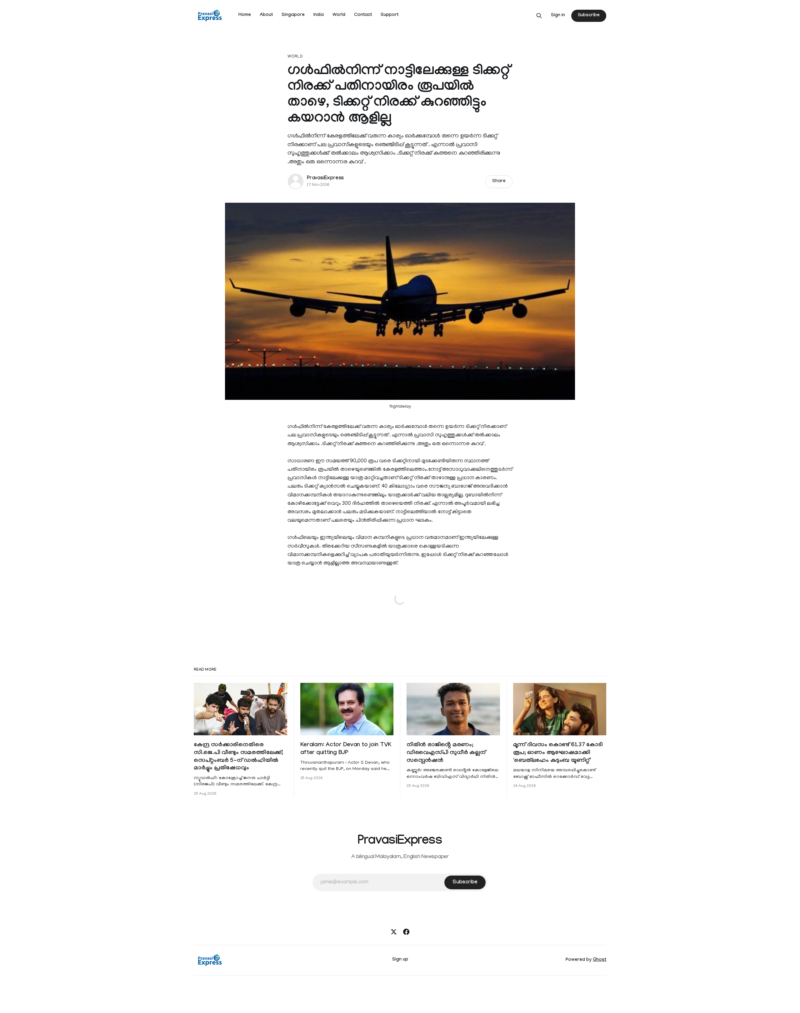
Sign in (558, 15)
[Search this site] (539, 16)
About (266, 15)
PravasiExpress (325, 178)
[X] (394, 932)
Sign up (400, 960)
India (318, 15)
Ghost (599, 960)
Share (499, 181)
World (338, 15)
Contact (363, 15)
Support (389, 15)
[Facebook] (406, 932)
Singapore (293, 15)
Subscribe (589, 15)
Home (244, 15)
